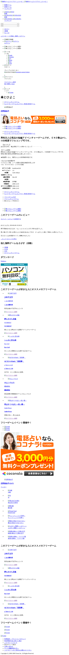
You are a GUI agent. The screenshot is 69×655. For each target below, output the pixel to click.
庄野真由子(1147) (7, 483)
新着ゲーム (8, 5)
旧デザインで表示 (10, 644)
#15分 (6, 249)
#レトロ (6, 33)
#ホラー (6, 29)
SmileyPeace (8, 408)
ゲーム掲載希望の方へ (11, 648)
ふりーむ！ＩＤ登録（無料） (10, 36)
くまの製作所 (8, 301)
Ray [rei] (6, 344)
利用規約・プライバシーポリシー (15, 639)
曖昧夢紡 (7, 386)
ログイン (22, 36)
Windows (3, 261)
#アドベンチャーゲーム (11, 102)
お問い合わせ (8, 646)
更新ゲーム (8, 7)
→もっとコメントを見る (9, 239)
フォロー (3, 114)
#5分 (5, 251)
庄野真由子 (5, 111)
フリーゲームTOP (10, 197)
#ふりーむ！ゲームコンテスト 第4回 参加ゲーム (19, 104)
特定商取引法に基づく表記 (13, 641)
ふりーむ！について (10, 642)
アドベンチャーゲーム (11, 199)
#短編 (6, 247)
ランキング (8, 8)
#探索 (6, 31)
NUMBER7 (7, 322)
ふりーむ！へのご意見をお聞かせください (18, 650)
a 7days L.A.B (8, 365)
